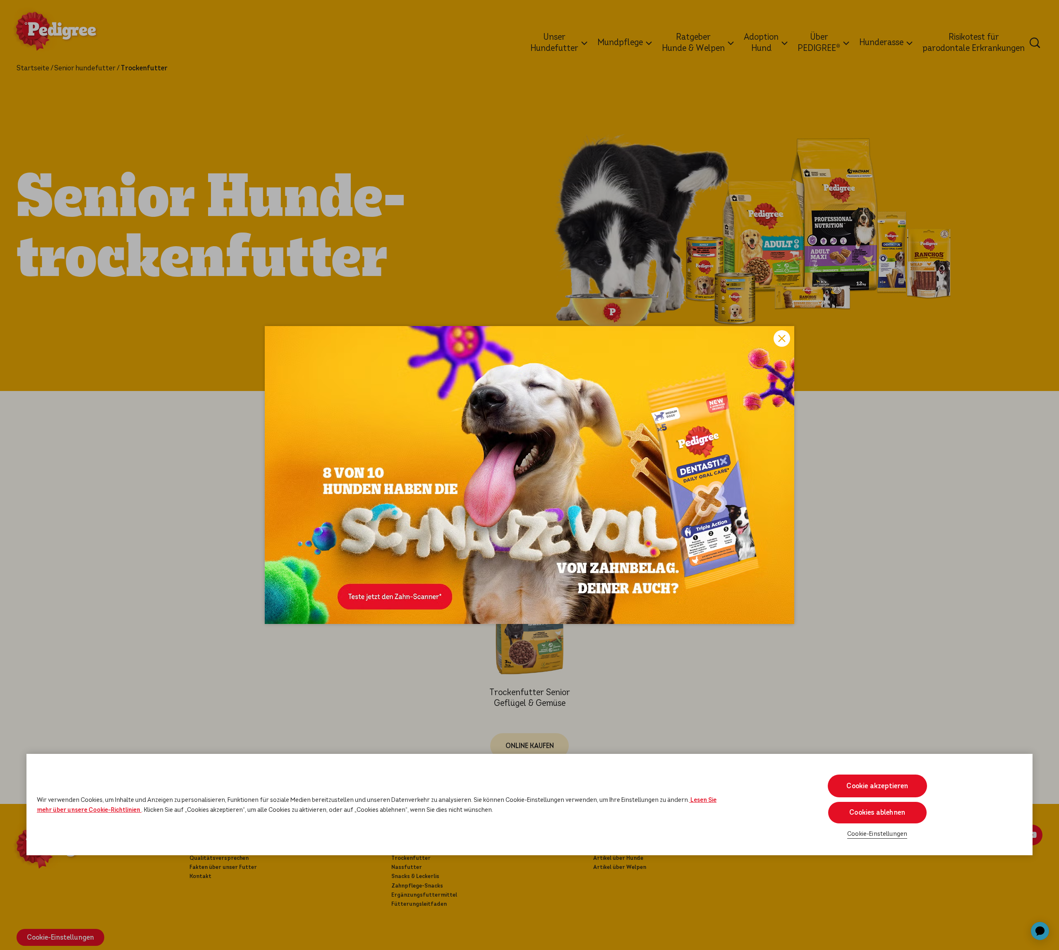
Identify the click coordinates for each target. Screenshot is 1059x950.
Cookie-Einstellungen (877, 833)
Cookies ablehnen (877, 812)
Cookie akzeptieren (877, 786)
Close (782, 338)
